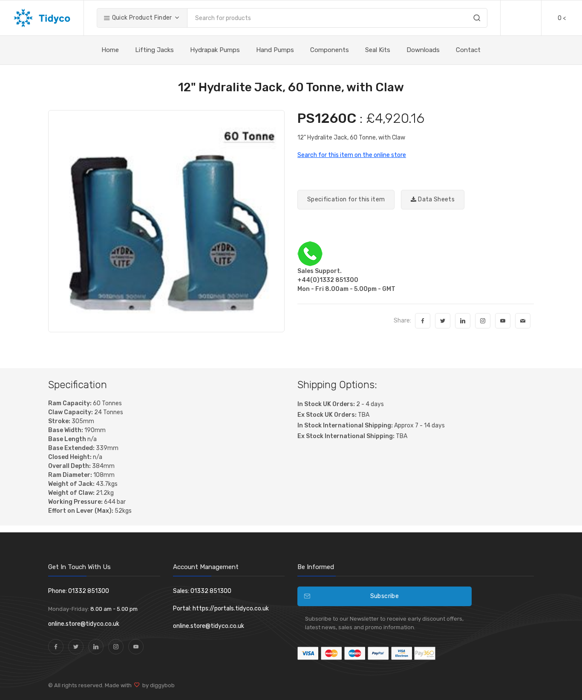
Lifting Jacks (154, 50)
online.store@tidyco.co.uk (83, 623)
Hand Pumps (275, 50)
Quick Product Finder (141, 17)
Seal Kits (377, 50)
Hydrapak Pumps (215, 50)
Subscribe (384, 596)
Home (110, 50)
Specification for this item (346, 199)
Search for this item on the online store (351, 155)
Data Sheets (436, 199)
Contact (468, 50)
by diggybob (157, 685)
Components (329, 50)
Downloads (423, 50)
